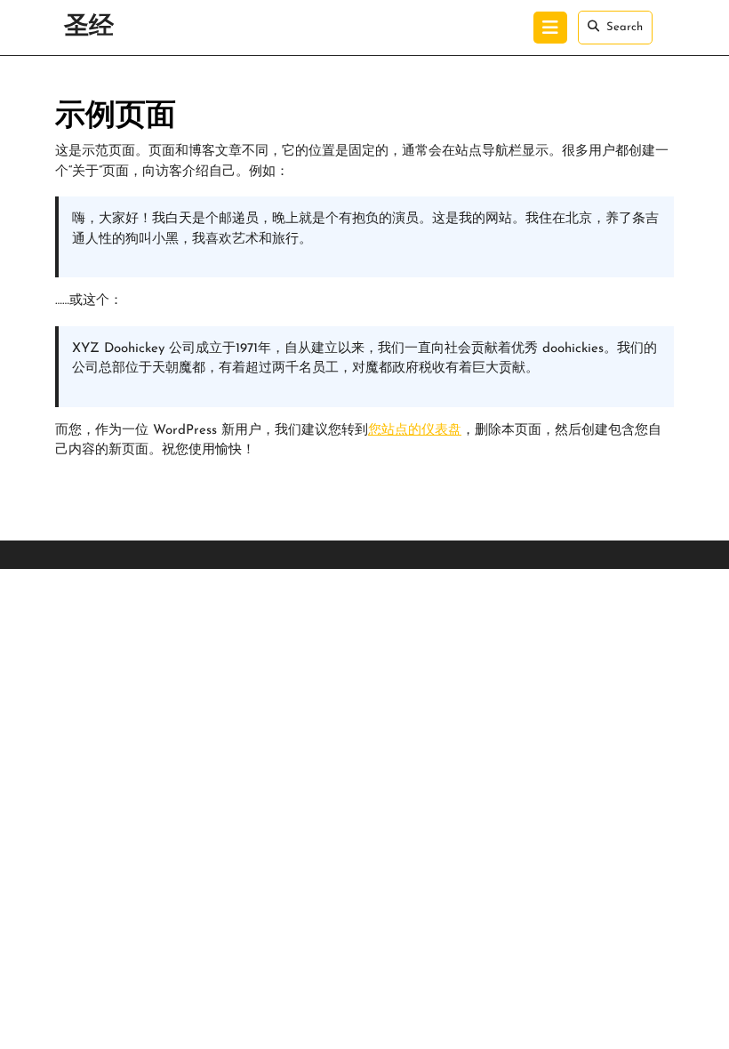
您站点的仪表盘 (414, 430)
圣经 (89, 27)
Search (624, 27)
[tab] (550, 28)
